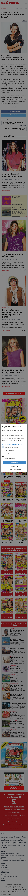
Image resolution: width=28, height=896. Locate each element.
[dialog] (14, 448)
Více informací (5, 442)
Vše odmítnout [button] (14, 466)
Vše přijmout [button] (14, 462)
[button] (14, 444)
